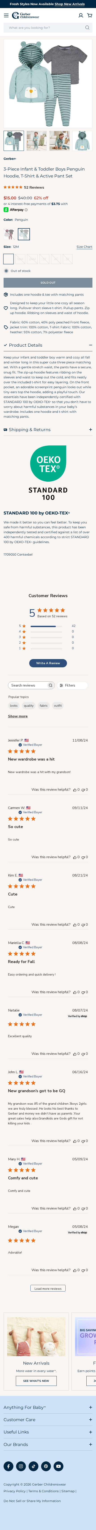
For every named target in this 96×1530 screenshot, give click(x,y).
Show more (18, 716)
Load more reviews (48, 1289)
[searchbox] (27, 685)
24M (33, 260)
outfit (58, 706)
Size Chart (84, 247)
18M (21, 260)
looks (14, 706)
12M (9, 260)
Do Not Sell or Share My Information (32, 1501)
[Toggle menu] (6, 15)
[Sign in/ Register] (80, 15)
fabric (44, 706)
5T (69, 260)
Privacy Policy (15, 1491)
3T (46, 260)
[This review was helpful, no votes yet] (74, 789)
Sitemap (68, 1491)
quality (28, 706)
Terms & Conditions (43, 1491)
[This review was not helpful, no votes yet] (83, 789)
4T (57, 260)
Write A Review (48, 663)
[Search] (87, 28)
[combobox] (48, 28)
